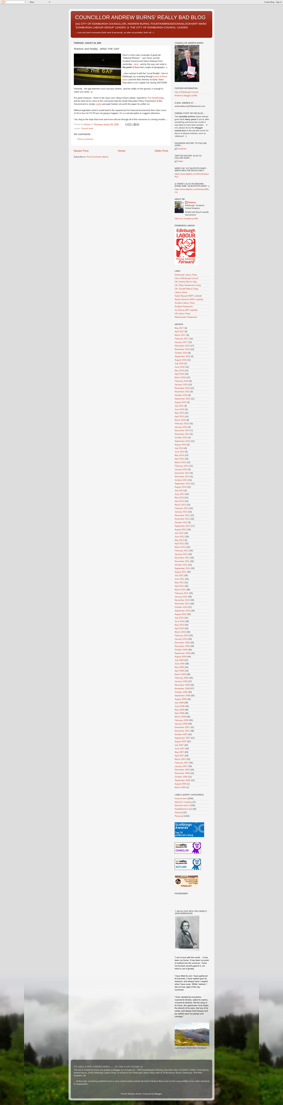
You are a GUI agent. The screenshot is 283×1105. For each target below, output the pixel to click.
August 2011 (180, 572)
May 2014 (179, 455)
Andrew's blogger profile (186, 95)
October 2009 (181, 650)
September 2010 (182, 611)
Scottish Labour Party (185, 303)
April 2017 (179, 331)
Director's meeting (183, 802)
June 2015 (180, 409)
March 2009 (180, 674)
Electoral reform (182, 805)
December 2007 (182, 727)
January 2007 (181, 766)
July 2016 (179, 363)
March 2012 (180, 547)
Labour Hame (181, 292)
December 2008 (182, 685)
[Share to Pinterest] (137, 124)
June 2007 (180, 748)
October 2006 (181, 777)
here (136, 64)
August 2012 (180, 529)
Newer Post (81, 150)
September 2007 (182, 738)
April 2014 (179, 459)
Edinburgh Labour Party (186, 275)
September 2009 (182, 653)
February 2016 (182, 381)
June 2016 (180, 367)
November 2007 (182, 731)
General (178, 812)
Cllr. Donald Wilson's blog (186, 289)
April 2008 (179, 713)
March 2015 (180, 420)
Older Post (161, 150)
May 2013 (179, 498)
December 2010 (182, 600)
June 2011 (179, 579)
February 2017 (182, 339)
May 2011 (179, 582)
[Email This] (126, 124)
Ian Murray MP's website (186, 310)
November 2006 (182, 773)
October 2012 (181, 522)
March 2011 (180, 590)
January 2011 (181, 597)
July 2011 (179, 575)
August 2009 (180, 657)
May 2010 (179, 625)
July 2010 (179, 618)
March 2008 (180, 717)
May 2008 (179, 710)
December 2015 (182, 388)
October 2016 (181, 353)
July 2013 (179, 490)
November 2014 (182, 434)
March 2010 (180, 632)
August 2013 (180, 487)
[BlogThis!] (129, 124)
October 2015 (181, 395)
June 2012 (180, 537)
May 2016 (179, 370)
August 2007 (180, 741)
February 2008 (182, 720)
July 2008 (179, 703)
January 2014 (181, 469)
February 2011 (181, 593)
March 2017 (180, 335)
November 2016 (182, 349)
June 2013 (180, 494)
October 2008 (181, 692)
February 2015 (182, 423)
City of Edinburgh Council (186, 92)
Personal (179, 816)
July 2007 (179, 745)
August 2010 (180, 614)
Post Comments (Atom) (97, 157)
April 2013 (179, 501)
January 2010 (181, 639)
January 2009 (181, 681)
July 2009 (179, 660)
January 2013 (181, 512)
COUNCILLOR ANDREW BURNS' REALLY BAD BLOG (140, 17)
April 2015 (179, 416)
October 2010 (181, 607)
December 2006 (182, 770)
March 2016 (180, 377)
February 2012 (182, 551)
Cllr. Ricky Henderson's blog (188, 285)
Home (121, 150)
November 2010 (182, 604)
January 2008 (181, 724)
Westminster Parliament (186, 317)
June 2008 (180, 706)
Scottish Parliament (184, 306)
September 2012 (182, 526)
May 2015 (179, 413)
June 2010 (180, 621)
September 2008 (182, 695)
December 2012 (182, 515)
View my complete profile (186, 218)
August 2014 (180, 445)
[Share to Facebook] (135, 124)
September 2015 (182, 399)
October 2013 (181, 480)
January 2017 (181, 342)
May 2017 (179, 328)
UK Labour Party (182, 313)
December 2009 (182, 643)
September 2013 (182, 484)
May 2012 (179, 540)
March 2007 (180, 759)
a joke (98, 104)
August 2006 (180, 784)
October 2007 (181, 734)
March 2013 (180, 505)
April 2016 (179, 374)
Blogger (158, 1094)
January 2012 (181, 554)
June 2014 (180, 452)
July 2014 (179, 448)
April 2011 (179, 586)
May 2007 (179, 752)
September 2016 (182, 356)
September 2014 (182, 441)
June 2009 (180, 664)
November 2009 (182, 646)
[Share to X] (132, 124)
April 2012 (179, 543)
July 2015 (179, 406)
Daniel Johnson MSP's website (189, 299)
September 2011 (182, 568)
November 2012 (182, 519)
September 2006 (182, 780)
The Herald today (155, 98)
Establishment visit (183, 809)
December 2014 (182, 430)
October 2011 (181, 565)
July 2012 (179, 533)
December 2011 (182, 558)
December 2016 (182, 346)
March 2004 (180, 787)
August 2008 (180, 699)
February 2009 (182, 678)
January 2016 (181, 384)
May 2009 (179, 667)
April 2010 (179, 628)
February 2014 (182, 466)
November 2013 (182, 476)
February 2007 (182, 763)
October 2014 (181, 437)
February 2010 (182, 635)
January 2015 (181, 427)
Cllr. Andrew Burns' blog (186, 282)
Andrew (192, 202)
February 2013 (182, 508)
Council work (87, 128)
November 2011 (182, 561)
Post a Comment (85, 139)
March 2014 (180, 462)
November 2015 (182, 392)
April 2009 (179, 671)
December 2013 (182, 473)
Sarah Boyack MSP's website (188, 296)
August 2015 (180, 402)
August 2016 (180, 360)
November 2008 (182, 688)
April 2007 (179, 756)
